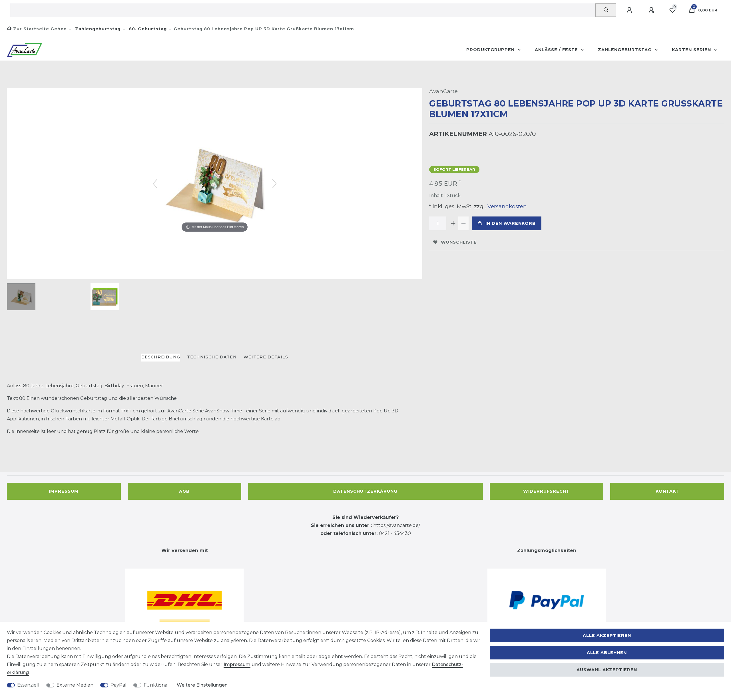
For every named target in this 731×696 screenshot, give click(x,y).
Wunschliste (459, 242)
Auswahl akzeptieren (607, 669)
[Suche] (605, 10)
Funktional (156, 685)
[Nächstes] (274, 184)
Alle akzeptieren (607, 635)
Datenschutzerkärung (365, 491)
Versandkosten (506, 206)
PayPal (118, 685)
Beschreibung (160, 357)
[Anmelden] (630, 10)
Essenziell (28, 685)
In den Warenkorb (510, 223)
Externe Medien (75, 685)
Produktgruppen (491, 49)
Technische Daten (212, 357)
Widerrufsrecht (546, 491)
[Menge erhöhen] (453, 223)
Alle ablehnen (607, 652)
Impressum (64, 491)
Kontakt (667, 491)
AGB (184, 491)
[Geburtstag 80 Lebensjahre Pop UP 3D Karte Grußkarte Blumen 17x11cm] (21, 297)
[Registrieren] (652, 10)
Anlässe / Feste (557, 49)
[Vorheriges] (155, 184)
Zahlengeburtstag (97, 28)
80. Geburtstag (147, 28)
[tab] (161, 357)
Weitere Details (266, 357)
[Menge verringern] (463, 223)
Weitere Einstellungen (202, 685)
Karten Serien (692, 49)
